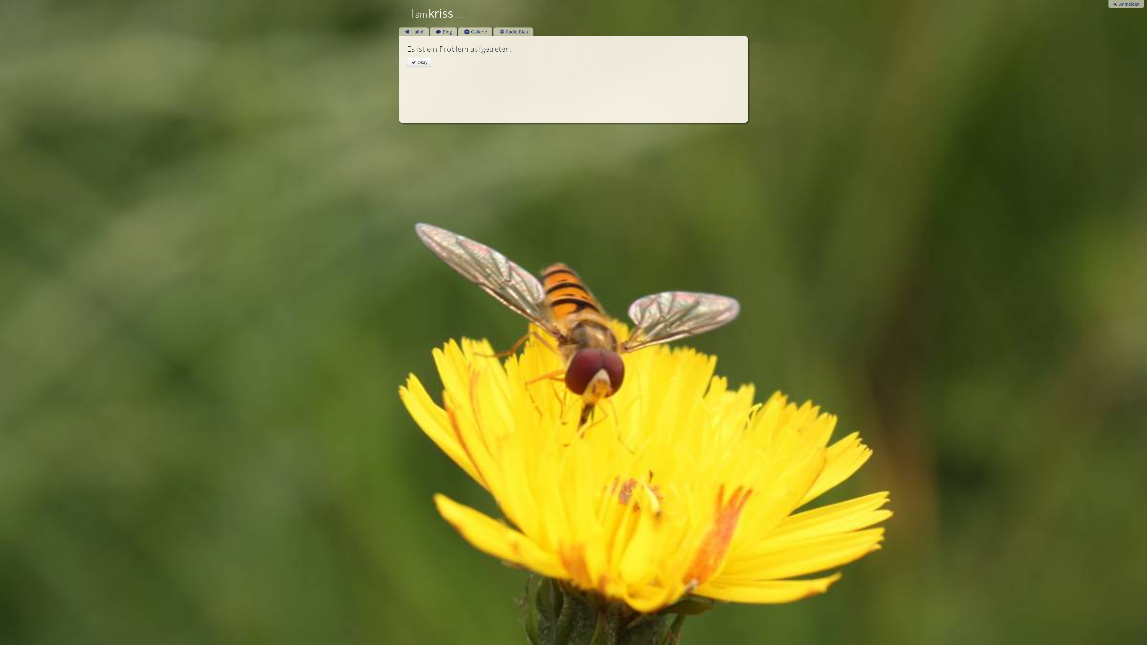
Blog (446, 32)
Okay (421, 62)
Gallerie (478, 32)
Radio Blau (516, 32)
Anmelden (1129, 4)
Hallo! (416, 32)
